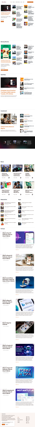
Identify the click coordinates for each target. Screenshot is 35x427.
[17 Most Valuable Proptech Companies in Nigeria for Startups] (25, 45)
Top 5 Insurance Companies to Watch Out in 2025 (31, 24)
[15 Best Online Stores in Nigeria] (19, 202)
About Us (19, 418)
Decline (7, 424)
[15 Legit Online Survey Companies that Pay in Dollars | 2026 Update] (21, 91)
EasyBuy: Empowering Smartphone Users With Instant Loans (18, 48)
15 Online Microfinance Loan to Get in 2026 (29, 126)
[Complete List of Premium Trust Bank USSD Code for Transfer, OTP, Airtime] (9, 77)
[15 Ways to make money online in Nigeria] (21, 114)
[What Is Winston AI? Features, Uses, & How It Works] (19, 214)
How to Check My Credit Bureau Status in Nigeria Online (28, 132)
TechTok (2, 88)
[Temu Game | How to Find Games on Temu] (21, 78)
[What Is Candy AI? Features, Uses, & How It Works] (25, 344)
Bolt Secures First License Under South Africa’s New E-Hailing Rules (19, 8)
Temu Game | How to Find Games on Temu (28, 79)
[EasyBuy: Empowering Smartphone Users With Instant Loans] (14, 45)
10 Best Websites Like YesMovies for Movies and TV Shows (10, 203)
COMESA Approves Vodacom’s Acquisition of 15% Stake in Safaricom (18, 14)
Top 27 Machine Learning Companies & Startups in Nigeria (19, 54)
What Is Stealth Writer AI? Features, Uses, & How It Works (27, 219)
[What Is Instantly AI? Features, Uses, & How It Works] (25, 389)
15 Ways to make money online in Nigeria (28, 116)
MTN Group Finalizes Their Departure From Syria (19, 142)
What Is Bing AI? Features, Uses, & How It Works (7, 302)
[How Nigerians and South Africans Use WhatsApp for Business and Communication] (25, 15)
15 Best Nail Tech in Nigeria (31, 52)
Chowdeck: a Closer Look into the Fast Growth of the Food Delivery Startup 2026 (6, 61)
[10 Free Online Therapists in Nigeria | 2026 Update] (21, 82)
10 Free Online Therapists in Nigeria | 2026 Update (29, 84)
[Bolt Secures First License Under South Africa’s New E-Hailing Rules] (14, 5)
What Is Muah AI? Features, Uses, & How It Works (7, 257)
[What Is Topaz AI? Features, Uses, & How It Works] (25, 366)
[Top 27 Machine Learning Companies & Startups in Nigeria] (14, 51)
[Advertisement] (17, 34)
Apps (25, 114)
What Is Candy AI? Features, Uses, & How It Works (8, 347)
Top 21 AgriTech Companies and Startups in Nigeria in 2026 (19, 59)
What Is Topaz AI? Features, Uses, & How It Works (7, 369)
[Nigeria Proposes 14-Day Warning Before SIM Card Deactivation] (6, 181)
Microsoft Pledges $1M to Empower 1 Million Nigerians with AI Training (31, 12)
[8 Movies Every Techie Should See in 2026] (2, 218)
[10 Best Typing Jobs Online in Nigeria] (2, 206)
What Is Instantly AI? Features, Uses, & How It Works (8, 392)
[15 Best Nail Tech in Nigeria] (25, 51)
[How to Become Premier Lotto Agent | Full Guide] (2, 222)
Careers (19, 422)
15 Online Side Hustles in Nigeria (28, 121)
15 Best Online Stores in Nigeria (27, 202)
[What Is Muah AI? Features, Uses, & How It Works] (25, 254)
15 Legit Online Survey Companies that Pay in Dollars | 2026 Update (28, 93)
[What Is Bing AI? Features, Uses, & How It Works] (25, 299)
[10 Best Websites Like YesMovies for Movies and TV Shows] (2, 202)
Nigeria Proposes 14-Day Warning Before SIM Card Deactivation (19, 20)
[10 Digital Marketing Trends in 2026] (25, 5)
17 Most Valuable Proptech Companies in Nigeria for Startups (31, 48)
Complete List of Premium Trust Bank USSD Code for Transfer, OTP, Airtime (5, 13)
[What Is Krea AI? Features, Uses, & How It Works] (19, 210)
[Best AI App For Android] (25, 321)
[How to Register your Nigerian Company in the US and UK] (25, 55)
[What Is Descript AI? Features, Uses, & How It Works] (19, 222)
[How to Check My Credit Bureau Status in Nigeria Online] (21, 129)
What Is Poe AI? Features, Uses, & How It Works (7, 234)
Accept (3, 424)
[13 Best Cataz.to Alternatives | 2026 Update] (2, 214)
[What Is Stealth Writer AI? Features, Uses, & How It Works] (19, 218)
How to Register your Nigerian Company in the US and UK (31, 57)
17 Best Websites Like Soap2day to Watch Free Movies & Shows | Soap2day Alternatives (9, 211)
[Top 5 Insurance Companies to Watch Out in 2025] (25, 22)
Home (18, 417)
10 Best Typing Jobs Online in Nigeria (29, 88)
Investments (27, 114)
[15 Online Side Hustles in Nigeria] (21, 119)
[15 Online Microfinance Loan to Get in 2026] (21, 124)
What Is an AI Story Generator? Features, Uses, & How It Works (8, 279)
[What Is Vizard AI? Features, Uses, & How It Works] (19, 206)
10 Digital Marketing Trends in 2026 (31, 7)
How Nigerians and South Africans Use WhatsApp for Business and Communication (31, 18)
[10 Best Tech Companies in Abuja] (25, 60)
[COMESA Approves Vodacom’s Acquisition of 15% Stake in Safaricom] (14, 11)
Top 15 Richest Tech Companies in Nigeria (19, 64)
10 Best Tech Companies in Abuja (30, 62)
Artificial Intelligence (6, 237)
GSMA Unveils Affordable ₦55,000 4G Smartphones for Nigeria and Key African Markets (19, 26)
